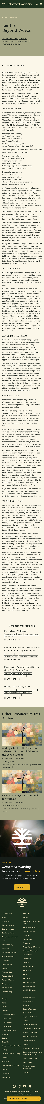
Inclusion (25, 764)
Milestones (26, 913)
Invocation (24, 808)
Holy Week (5, 948)
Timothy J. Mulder (14, 65)
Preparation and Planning (31, 947)
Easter (23, 38)
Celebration (9, 654)
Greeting (26, 1005)
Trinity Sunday (7, 984)
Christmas (5, 921)
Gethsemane (32, 690)
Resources (13, 18)
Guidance (8, 656)
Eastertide (27, 654)
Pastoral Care (27, 939)
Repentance (9, 636)
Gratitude (5, 1057)
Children (6, 764)
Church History (7, 1022)
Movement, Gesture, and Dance (31, 922)
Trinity (25, 974)
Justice (4, 1069)
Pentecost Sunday (8, 976)
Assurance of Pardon (30, 1024)
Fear (14, 673)
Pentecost (23, 656)
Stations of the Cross (13, 695)
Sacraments (7, 767)
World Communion (29, 986)
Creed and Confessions (31, 1048)
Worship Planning (11, 44)
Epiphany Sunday (8, 925)
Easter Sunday (7, 964)
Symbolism (33, 656)
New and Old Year (29, 931)
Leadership (6, 1073)
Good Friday (8, 41)
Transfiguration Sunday (10, 937)
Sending (26, 1072)
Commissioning (7, 1026)
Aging (4, 1003)
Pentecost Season (8, 980)
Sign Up (20, 887)
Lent (15, 656)
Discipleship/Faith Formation (11, 1046)
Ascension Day (7, 972)
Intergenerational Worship (10, 1065)
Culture (4, 1038)
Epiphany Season (8, 929)
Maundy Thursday (8, 956)
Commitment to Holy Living (32, 1028)
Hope (19, 673)
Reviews (26, 962)
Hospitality (5, 1061)
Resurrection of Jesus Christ (15, 676)
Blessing (5, 1010)
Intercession (13, 808)
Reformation (27, 959)
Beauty (4, 1007)
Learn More (10, 640)
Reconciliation (27, 955)
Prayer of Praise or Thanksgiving (29, 1067)
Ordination (26, 935)
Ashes (20, 634)
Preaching (27, 673)
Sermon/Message (29, 1040)
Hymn (5, 808)
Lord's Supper (36, 764)
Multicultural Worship (30, 927)
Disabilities (5, 1042)
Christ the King (7, 992)
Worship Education (29, 990)
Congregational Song (9, 1030)
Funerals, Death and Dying (11, 1054)
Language (34, 808)
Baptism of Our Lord (9, 933)
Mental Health (6, 1077)
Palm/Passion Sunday (9, 952)
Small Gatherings (28, 966)
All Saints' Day (7, 988)
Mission (25, 917)
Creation (5, 1034)
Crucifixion (22, 690)
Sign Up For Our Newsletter (22, 1098)
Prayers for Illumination (30, 1032)
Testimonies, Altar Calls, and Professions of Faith (32, 1053)
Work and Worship (29, 982)
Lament (25, 1021)
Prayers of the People (30, 1058)
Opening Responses (29, 1009)
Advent (4, 917)
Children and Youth (8, 1014)
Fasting (4, 1050)
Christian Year (6, 1018)
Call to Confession (29, 1013)
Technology (27, 970)
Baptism (25, 1044)
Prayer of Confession (30, 1017)
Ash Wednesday (10, 38)
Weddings (26, 978)
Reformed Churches (31, 634)
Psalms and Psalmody (30, 951)
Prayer (5, 811)
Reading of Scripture (30, 1036)
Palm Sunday (23, 41)
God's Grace (16, 764)
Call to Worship (28, 1001)
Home (4, 18)
